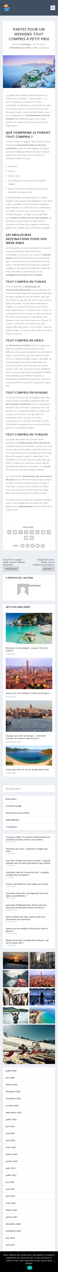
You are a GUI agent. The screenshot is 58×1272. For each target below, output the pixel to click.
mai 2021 (10, 1189)
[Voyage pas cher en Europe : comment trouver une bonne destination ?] (29, 716)
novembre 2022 (13, 1098)
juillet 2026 (11, 1070)
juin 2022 (10, 1126)
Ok (29, 1268)
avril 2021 (10, 1196)
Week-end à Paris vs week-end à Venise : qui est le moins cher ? (27, 941)
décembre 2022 (13, 1091)
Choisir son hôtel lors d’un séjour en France (27, 884)
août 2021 (11, 1168)
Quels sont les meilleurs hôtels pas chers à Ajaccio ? (27, 929)
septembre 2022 (14, 1112)
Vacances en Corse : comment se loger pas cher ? (27, 850)
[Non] (54, 1261)
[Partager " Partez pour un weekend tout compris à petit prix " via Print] (32, 538)
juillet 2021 (11, 1175)
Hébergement (12, 819)
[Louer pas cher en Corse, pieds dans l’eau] (29, 755)
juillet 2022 (11, 1119)
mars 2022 (11, 1147)
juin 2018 (10, 1238)
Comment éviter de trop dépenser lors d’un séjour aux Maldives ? (27, 894)
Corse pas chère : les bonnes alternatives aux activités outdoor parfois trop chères (28, 838)
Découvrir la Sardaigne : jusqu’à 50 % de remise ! (27, 649)
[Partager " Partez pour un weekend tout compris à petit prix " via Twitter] (15, 532)
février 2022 (11, 1154)
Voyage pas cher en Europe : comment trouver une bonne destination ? (26, 737)
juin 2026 (10, 1077)
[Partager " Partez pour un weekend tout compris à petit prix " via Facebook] (9, 532)
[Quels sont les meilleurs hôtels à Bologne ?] (29, 673)
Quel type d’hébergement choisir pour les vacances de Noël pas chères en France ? (26, 906)
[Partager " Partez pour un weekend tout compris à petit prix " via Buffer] (43, 532)
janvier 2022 (11, 1161)
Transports (11, 826)
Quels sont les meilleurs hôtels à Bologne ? (28, 693)
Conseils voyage (13, 806)
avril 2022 (10, 1140)
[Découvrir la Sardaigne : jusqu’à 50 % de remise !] (29, 628)
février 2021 (11, 1210)
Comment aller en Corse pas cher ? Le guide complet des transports (27, 873)
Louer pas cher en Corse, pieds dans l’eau (27, 769)
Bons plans (11, 799)
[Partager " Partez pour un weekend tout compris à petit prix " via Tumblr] (26, 532)
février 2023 (11, 1084)
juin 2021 (10, 1182)
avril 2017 (10, 1245)
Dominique (26, 44)
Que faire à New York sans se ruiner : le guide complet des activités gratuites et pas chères (28, 861)
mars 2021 (11, 1203)
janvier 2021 (11, 1217)
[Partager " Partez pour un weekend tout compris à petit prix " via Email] (26, 538)
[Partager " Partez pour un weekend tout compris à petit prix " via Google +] (20, 532)
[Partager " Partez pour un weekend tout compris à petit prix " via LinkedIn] (37, 532)
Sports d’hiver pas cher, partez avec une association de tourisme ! (25, 918)
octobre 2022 (12, 1105)
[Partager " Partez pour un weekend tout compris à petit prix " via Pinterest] (32, 532)
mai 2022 (10, 1133)
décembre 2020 (13, 1224)
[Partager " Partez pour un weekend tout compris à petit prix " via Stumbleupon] (49, 532)
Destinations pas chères (20, 47)
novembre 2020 (13, 1231)
